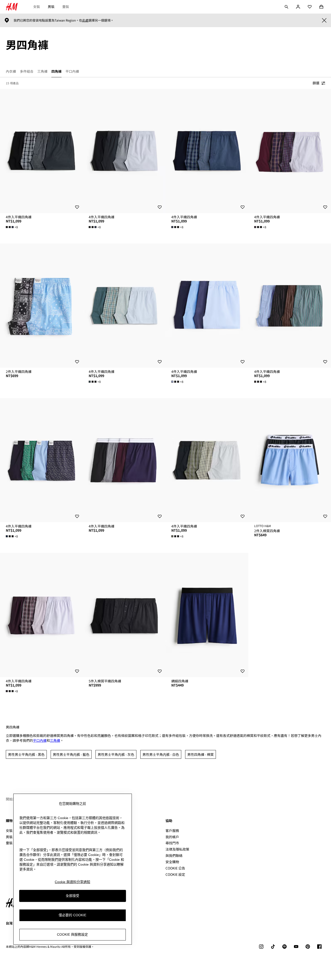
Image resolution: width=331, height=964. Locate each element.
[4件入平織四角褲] (41, 151)
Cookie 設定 (175, 874)
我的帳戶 (172, 836)
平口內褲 (40, 740)
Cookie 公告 (175, 868)
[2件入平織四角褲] (41, 306)
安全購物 (172, 861)
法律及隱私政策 (177, 849)
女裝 (36, 6)
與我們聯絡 (174, 855)
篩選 (316, 82)
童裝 (65, 6)
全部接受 (72, 896)
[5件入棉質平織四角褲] (124, 615)
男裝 (51, 6)
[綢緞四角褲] (207, 615)
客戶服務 (172, 830)
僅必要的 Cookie (72, 915)
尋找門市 (172, 842)
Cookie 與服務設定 (72, 935)
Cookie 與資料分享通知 (72, 882)
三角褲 (55, 740)
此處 (85, 20)
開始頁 (11, 799)
